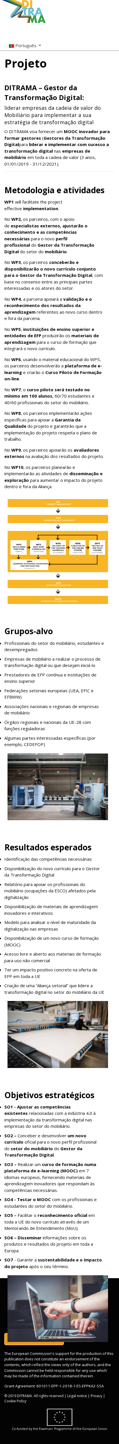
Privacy (96, 1395)
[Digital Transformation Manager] (24, 11)
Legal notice (77, 1395)
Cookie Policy (15, 1401)
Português (26, 45)
